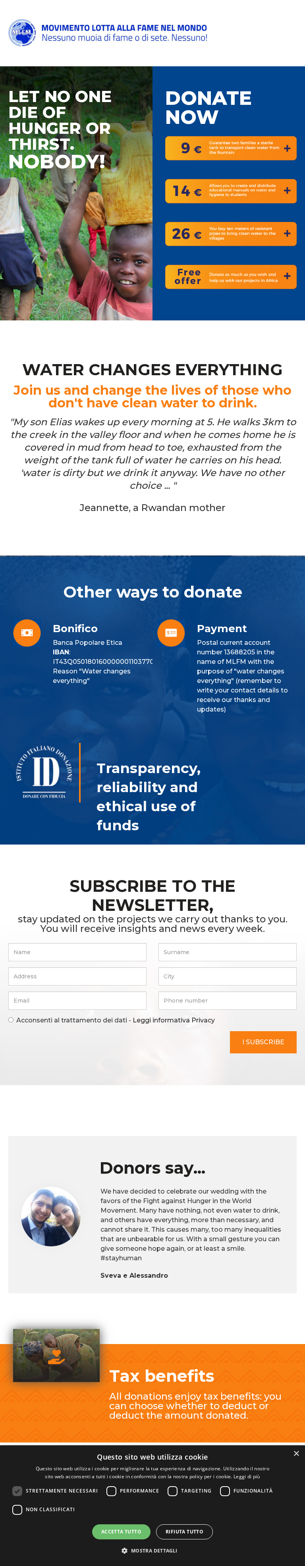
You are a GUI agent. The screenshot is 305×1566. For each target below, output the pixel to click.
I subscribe (263, 1042)
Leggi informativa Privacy (173, 1020)
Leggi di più (247, 1476)
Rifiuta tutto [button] (184, 1531)
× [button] (296, 1454)
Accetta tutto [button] (121, 1531)
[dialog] (152, 1505)
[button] (152, 1550)
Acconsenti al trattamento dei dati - (115, 1020)
